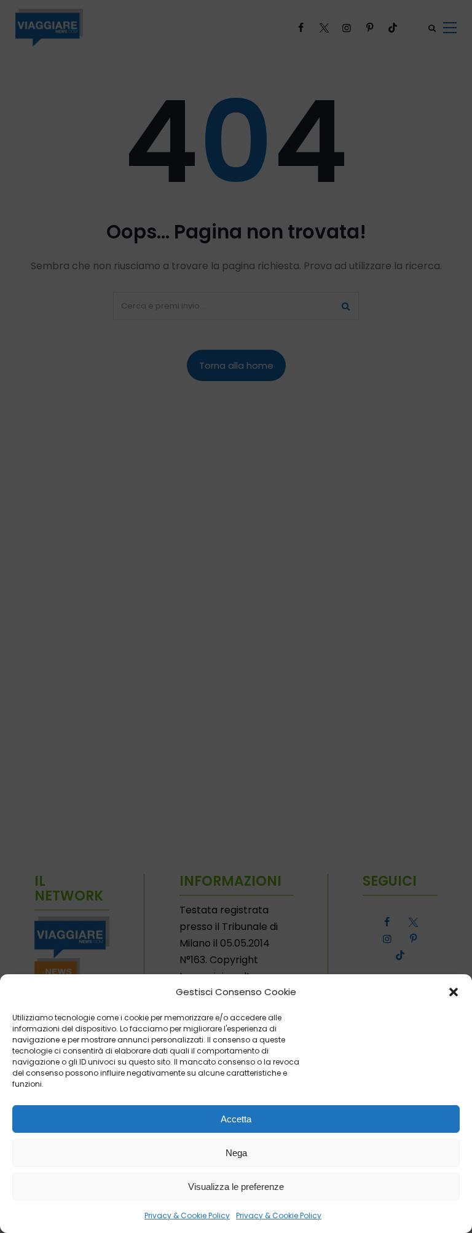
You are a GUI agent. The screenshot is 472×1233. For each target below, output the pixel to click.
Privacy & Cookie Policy (187, 1215)
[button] (453, 992)
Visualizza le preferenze (236, 1186)
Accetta (236, 1119)
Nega (236, 1153)
